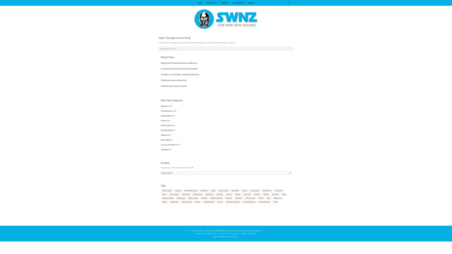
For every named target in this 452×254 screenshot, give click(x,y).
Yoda (276, 202)
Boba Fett (236, 190)
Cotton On (186, 194)
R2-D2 (261, 198)
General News (166, 116)
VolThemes (234, 237)
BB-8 (213, 190)
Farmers (220, 194)
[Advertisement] (226, 216)
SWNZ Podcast (209, 202)
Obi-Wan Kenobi (217, 198)
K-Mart (266, 194)
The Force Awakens (233, 202)
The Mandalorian (249, 202)
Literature (164, 149)
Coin (164, 194)
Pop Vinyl (239, 198)
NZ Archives (238, 3)
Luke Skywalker (168, 198)
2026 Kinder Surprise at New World (174, 80)
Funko (229, 194)
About (251, 3)
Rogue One (278, 198)
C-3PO (245, 190)
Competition (175, 194)
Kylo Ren (276, 194)
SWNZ (198, 202)
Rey (269, 198)
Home (201, 3)
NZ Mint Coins (166, 125)
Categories (211, 3)
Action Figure (167, 190)
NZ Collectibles (166, 130)
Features (164, 106)
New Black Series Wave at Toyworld (174, 86)
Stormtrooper (187, 202)
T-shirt (221, 202)
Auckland (205, 190)
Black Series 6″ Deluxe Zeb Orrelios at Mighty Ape (179, 63)
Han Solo (248, 194)
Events (163, 120)
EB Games (209, 194)
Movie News (165, 140)
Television (164, 135)
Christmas (279, 190)
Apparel (178, 190)
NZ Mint (204, 198)
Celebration (255, 190)
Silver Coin (174, 202)
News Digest (194, 198)
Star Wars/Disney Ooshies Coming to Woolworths (179, 68)
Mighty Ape (181, 198)
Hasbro (257, 194)
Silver (165, 202)
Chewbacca (267, 190)
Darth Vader (198, 194)
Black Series (224, 190)
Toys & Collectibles (168, 144)
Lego (284, 194)
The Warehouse (265, 202)
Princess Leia (250, 198)
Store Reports (166, 111)
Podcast (229, 198)
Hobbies (224, 3)
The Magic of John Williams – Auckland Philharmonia (180, 74)
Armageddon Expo (191, 190)
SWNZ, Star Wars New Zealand (224, 234)
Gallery (238, 194)
